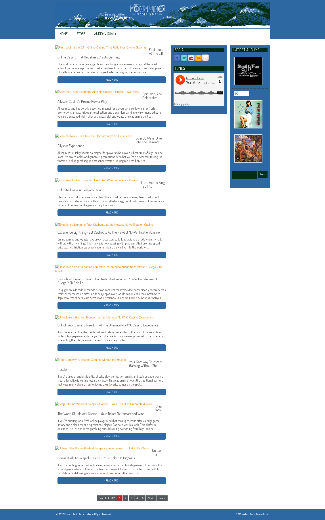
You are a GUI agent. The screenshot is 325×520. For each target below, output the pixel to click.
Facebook (177, 58)
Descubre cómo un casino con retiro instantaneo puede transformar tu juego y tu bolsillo (108, 281)
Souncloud (198, 58)
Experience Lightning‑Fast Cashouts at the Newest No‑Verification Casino (108, 232)
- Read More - (111, 79)
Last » (162, 498)
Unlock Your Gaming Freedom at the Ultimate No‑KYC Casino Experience (108, 325)
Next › (151, 498)
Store (80, 33)
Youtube (191, 58)
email (205, 58)
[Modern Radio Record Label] (162, 15)
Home (64, 33)
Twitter (184, 58)
